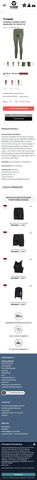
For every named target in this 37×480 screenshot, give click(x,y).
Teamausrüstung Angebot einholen (13, 406)
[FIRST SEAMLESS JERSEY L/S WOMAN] (18, 295)
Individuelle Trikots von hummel (12, 413)
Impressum (5, 382)
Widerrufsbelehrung (8, 377)
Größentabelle (23, 96)
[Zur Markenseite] (8, 19)
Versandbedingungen (8, 368)
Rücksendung (5, 373)
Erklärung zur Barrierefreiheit (10, 385)
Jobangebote (5, 427)
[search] (18, 12)
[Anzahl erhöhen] (16, 101)
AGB (3, 375)
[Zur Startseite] (14, 5)
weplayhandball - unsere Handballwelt (14, 434)
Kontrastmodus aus (17, 393)
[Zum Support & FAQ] (24, 5)
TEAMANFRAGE (18, 119)
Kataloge (4, 415)
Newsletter (5, 429)
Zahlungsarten (6, 366)
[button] (4, 5)
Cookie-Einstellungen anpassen (11, 387)
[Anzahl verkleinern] (10, 101)
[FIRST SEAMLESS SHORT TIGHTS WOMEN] (18, 216)
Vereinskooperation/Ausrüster (11, 408)
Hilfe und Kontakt (7, 363)
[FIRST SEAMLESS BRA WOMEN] (18, 269)
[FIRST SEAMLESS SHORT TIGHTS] (18, 242)
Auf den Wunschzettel (19, 115)
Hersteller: (6, 170)
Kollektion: (6, 166)
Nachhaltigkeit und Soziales (10, 431)
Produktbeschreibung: (11, 134)
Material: (5, 162)
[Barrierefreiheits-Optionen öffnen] (3, 392)
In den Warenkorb (18, 108)
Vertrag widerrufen (7, 361)
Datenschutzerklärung (8, 380)
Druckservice (5, 410)
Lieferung (4, 370)
